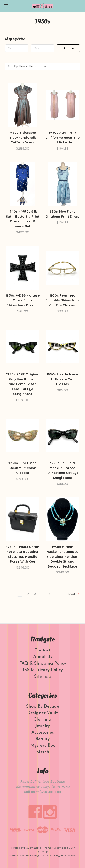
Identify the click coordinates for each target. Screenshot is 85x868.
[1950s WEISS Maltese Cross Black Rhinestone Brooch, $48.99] (22, 268)
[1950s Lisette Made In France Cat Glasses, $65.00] (62, 347)
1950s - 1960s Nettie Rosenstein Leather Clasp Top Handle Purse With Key (22, 554)
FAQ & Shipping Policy (42, 663)
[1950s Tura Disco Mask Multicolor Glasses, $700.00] (22, 436)
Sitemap (42, 676)
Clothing (42, 719)
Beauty (43, 739)
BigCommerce (32, 847)
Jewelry (42, 726)
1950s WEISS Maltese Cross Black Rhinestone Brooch (22, 300)
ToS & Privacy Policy (42, 670)
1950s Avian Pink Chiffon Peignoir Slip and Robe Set (62, 137)
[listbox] (34, 66)
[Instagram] (50, 812)
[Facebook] (35, 812)
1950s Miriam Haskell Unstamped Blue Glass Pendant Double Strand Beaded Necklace (62, 556)
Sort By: (13, 66)
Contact (42, 650)
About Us (42, 657)
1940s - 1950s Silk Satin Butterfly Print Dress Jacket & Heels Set (22, 218)
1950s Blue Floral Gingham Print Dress (62, 213)
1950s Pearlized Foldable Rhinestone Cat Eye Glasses (63, 300)
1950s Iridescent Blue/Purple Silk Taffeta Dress (22, 137)
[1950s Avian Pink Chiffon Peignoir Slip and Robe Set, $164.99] (62, 105)
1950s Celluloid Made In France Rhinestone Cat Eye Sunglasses (62, 470)
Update (68, 48)
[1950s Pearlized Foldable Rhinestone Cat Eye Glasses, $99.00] (62, 268)
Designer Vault (42, 713)
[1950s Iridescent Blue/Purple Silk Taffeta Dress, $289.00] (22, 105)
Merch (42, 752)
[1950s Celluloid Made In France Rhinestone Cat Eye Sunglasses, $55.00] (62, 436)
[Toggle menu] (6, 6)
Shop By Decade (42, 706)
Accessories (42, 732)
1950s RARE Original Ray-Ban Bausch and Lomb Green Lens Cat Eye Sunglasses (22, 384)
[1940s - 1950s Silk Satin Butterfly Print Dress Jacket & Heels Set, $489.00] (22, 184)
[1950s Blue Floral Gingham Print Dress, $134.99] (62, 184)
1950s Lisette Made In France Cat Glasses (62, 379)
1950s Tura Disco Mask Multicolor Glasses (22, 468)
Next (72, 593)
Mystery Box (42, 745)
